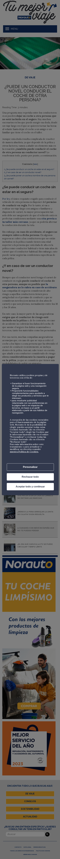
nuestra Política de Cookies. (24, 451)
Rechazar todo (30, 476)
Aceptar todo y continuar (30, 486)
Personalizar (30, 467)
